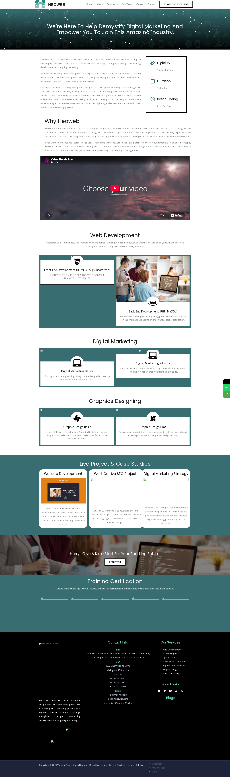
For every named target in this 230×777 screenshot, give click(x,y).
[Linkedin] (176, 690)
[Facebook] (159, 690)
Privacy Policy (158, 767)
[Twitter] (164, 690)
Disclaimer (156, 763)
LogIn (154, 771)
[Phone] (226, 394)
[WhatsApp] (226, 387)
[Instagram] (182, 690)
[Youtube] (170, 690)
